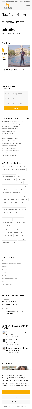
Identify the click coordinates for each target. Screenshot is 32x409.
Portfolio (4, 269)
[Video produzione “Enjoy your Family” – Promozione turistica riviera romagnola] (16, 56)
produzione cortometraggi (9, 215)
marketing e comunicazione (10, 209)
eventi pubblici (24, 199)
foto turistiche (21, 206)
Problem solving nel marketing (11, 143)
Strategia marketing (18, 229)
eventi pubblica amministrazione (11, 199)
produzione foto (21, 215)
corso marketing (19, 182)
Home (4, 261)
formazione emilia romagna (17, 202)
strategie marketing (8, 235)
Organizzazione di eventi (10, 138)
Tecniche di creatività (8, 153)
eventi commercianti (8, 196)
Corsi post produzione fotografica (12, 124)
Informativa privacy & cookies (19, 406)
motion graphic (22, 209)
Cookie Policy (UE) (7, 284)
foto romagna (13, 206)
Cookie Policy (7, 406)
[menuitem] (27, 6)
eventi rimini (6, 202)
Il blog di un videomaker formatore (11, 263)
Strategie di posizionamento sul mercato (13, 232)
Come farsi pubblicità (8, 166)
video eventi (6, 239)
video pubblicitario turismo (9, 242)
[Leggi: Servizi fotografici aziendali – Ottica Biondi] (4, 340)
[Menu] (27, 6)
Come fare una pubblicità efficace (12, 121)
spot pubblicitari (7, 225)
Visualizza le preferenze (16, 402)
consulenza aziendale (8, 169)
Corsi (3, 281)
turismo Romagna (18, 235)
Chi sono (4, 266)
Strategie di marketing (9, 148)
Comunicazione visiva (20, 166)
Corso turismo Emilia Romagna (20, 186)
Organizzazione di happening (10, 212)
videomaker (14, 239)
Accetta (16, 392)
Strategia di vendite (7, 229)
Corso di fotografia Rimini (10, 126)
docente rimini (18, 189)
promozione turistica (18, 219)
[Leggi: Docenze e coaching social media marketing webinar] (4, 348)
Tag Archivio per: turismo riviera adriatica (14, 21)
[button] (29, 372)
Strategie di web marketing (10, 150)
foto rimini (5, 206)
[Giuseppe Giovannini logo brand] (13, 6)
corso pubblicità (7, 186)
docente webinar (7, 192)
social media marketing (8, 222)
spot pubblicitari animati (18, 225)
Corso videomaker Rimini (10, 129)
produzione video (7, 219)
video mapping (21, 239)
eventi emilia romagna (20, 196)
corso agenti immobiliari (9, 173)
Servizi (4, 272)
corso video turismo (8, 189)
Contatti (4, 275)
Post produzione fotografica (11, 141)
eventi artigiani (16, 192)
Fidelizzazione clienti (8, 131)
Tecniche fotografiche (9, 155)
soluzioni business (20, 222)
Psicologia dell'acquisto (9, 146)
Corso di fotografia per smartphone (11, 176)
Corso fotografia (21, 179)
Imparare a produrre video (10, 136)
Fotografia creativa (8, 133)
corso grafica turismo (8, 182)
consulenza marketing (20, 169)
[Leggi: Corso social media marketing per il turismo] (4, 332)
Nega (16, 397)
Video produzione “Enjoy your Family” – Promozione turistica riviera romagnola (15, 70)
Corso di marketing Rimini (9, 179)
